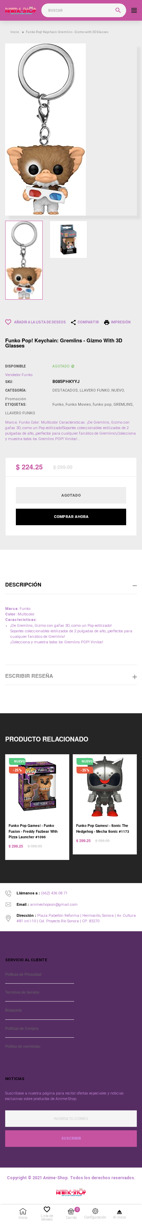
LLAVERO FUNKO (95, 390)
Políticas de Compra (21, 1028)
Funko (58, 404)
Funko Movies (78, 404)
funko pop (102, 404)
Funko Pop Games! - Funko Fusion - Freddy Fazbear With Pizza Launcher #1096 (33, 831)
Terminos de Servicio (22, 992)
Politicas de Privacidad (23, 974)
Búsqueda (13, 1010)
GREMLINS (123, 404)
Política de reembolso (22, 1046)
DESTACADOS (65, 390)
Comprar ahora (71, 517)
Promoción (15, 399)
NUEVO (117, 390)
